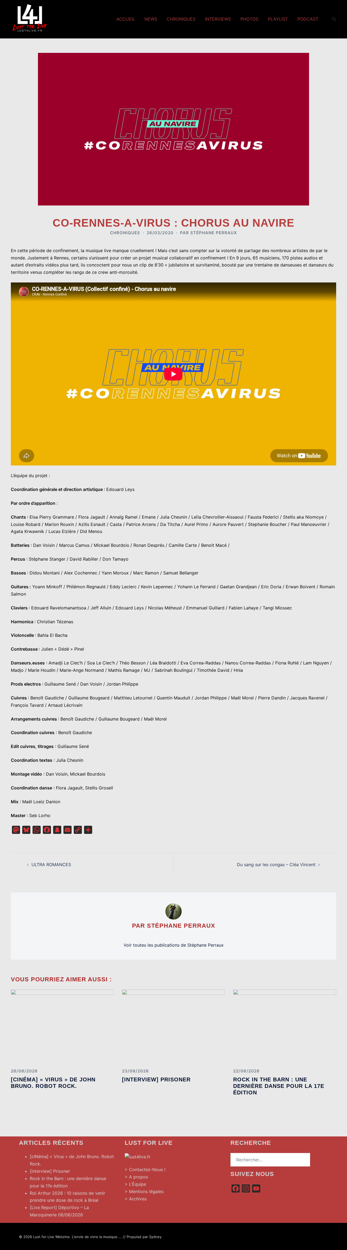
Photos (249, 19)
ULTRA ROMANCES (51, 864)
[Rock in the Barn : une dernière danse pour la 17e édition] (284, 1026)
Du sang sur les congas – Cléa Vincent (276, 864)
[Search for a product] (334, 19)
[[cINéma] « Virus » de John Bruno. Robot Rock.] (62, 1026)
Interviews (218, 19)
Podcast (307, 19)
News (150, 19)
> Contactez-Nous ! (145, 1169)
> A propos (136, 1177)
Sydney (155, 1237)
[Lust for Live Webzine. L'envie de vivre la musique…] (30, 18)
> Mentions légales (144, 1191)
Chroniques (181, 19)
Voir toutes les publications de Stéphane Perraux (174, 945)
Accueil (125, 19)
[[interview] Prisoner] (173, 1026)
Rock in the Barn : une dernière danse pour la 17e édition (278, 1086)
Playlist (278, 19)
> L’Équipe (135, 1184)
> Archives (136, 1198)
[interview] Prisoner (156, 1079)
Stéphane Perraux (213, 232)
